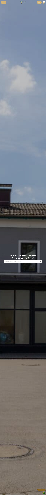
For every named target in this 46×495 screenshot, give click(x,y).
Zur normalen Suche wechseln (23, 264)
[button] (38, 2)
